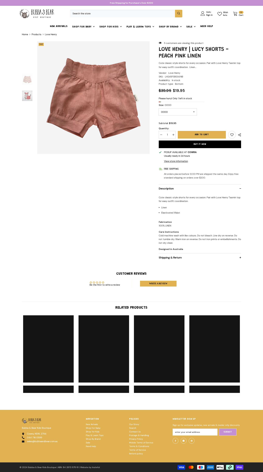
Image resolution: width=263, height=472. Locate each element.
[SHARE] (238, 135)
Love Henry (174, 73)
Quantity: (164, 128)
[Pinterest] (192, 441)
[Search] (126, 13)
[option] (93, 97)
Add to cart (203, 135)
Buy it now (200, 144)
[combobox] (122, 13)
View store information (176, 161)
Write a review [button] (158, 283)
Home (25, 34)
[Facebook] (175, 441)
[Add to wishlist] (232, 135)
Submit (228, 432)
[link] (48, 387)
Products (36, 34)
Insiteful (96, 467)
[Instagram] (183, 441)
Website (84, 467)
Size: (165, 105)
